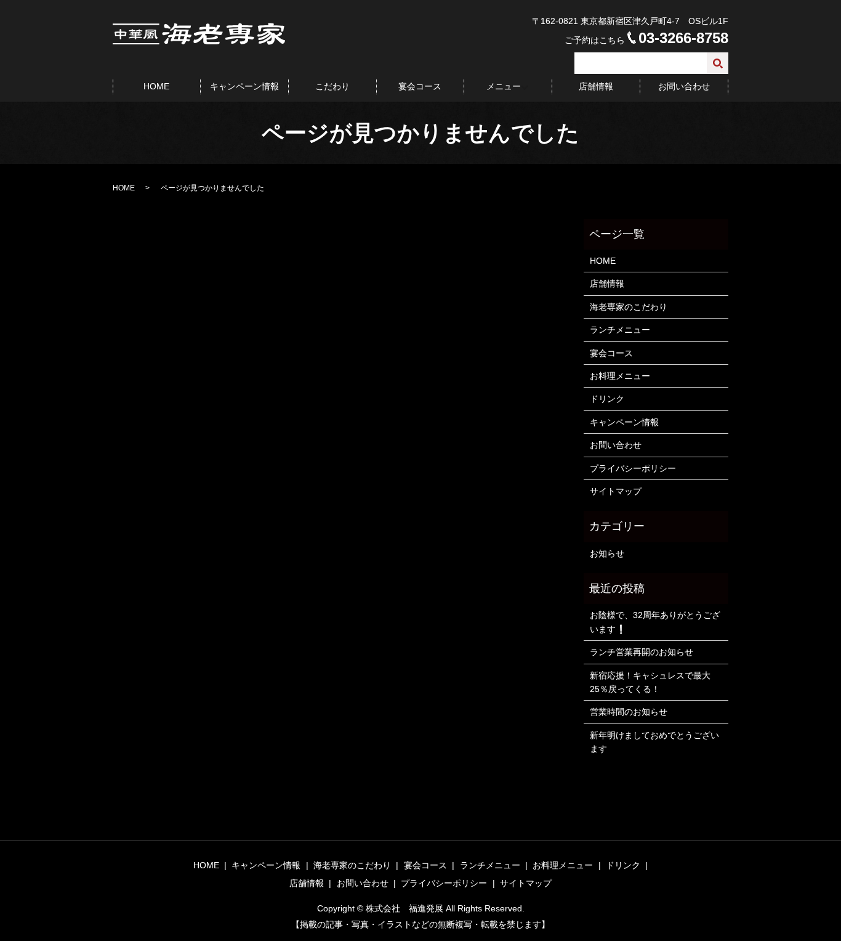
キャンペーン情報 (244, 86)
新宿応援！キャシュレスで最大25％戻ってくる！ (650, 682)
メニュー (503, 86)
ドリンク (607, 399)
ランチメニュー (620, 330)
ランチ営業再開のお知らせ (641, 652)
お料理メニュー (620, 376)
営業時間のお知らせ (628, 712)
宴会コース (419, 86)
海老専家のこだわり (628, 307)
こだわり (332, 86)
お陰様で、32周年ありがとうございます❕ (655, 621)
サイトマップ (616, 491)
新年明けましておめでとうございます (654, 742)
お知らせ (607, 553)
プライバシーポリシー (633, 468)
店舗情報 (596, 86)
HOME (156, 86)
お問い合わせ (684, 86)
